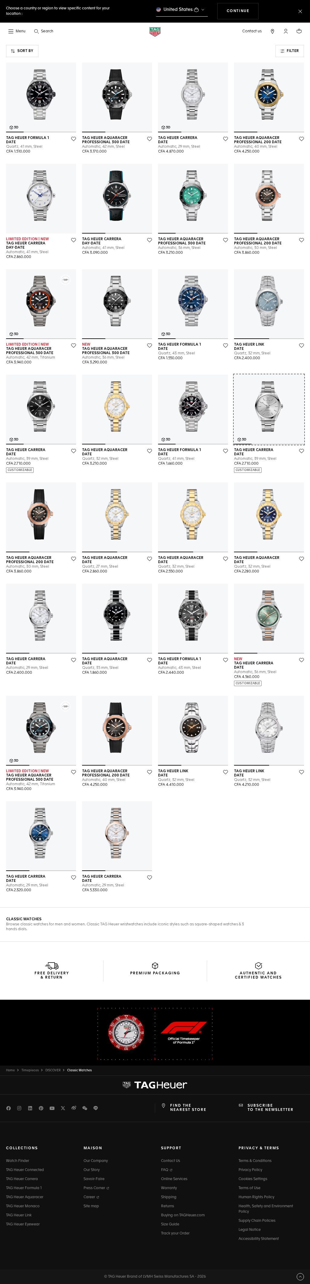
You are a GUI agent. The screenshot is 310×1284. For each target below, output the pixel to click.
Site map (91, 1206)
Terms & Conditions (255, 1161)
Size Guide (170, 1224)
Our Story (92, 1170)
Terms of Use (249, 1188)
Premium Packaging (155, 973)
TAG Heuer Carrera (22, 1179)
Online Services (174, 1179)
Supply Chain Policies (257, 1221)
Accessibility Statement (259, 1239)
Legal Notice (250, 1230)
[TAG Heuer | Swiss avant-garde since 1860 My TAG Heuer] (155, 1085)
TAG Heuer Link (18, 1215)
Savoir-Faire (94, 1179)
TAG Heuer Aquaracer (24, 1197)
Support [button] (171, 1148)
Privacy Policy (250, 1170)
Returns (167, 1206)
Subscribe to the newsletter (271, 1108)
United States (178, 9)
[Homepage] (155, 31)
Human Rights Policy (256, 1197)
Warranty (169, 1188)
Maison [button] (93, 1148)
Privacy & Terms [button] (259, 1148)
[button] (286, 31)
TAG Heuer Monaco (23, 1206)
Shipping (168, 1197)
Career (90, 1197)
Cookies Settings (253, 1179)
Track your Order (175, 1233)
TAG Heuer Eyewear (23, 1224)
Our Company (96, 1161)
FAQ (165, 1170)
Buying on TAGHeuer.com (183, 1215)
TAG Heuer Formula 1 (24, 1188)
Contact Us (170, 1161)
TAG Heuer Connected (25, 1170)
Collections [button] (22, 1148)
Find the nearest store (188, 1108)
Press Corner (95, 1188)
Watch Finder (17, 1161)
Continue (243, 11)
